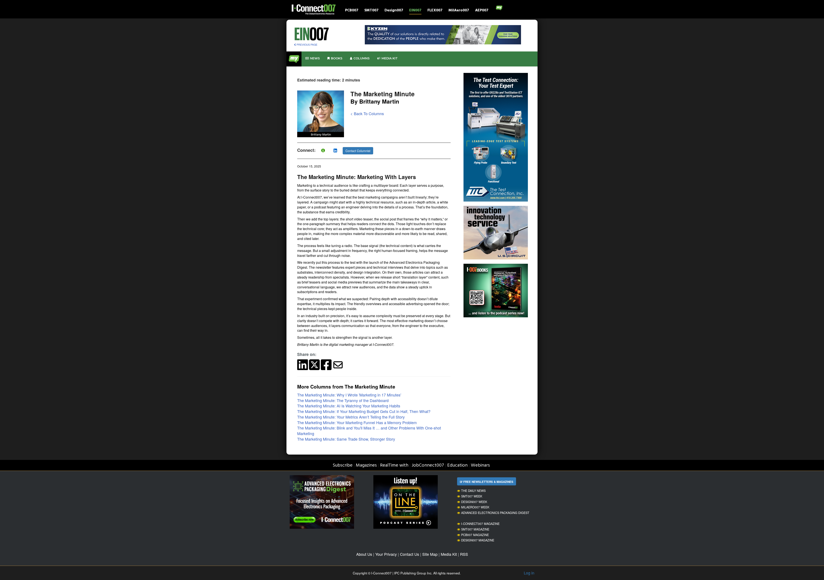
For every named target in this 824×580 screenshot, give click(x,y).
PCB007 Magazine (475, 535)
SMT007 (371, 11)
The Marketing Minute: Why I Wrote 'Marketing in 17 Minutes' (349, 395)
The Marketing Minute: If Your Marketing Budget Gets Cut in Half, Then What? (363, 411)
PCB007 (351, 11)
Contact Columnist (357, 151)
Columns (361, 58)
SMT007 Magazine (475, 529)
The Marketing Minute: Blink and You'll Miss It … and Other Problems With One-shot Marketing (369, 430)
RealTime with (394, 465)
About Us (364, 554)
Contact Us (409, 554)
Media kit (390, 58)
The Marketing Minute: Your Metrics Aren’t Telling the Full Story (351, 417)
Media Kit (449, 554)
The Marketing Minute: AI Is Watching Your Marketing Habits (348, 405)
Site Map (430, 554)
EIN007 (415, 11)
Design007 (394, 11)
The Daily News (473, 490)
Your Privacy (386, 554)
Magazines (366, 465)
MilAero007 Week (475, 507)
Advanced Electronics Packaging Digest (495, 513)
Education (457, 465)
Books (336, 58)
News (315, 58)
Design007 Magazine (477, 540)
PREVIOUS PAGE (306, 44)
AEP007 (481, 11)
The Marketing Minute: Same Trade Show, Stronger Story (346, 439)
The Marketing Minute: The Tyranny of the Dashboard (343, 400)
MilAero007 (458, 11)
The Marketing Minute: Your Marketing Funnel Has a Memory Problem (357, 422)
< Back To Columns (367, 113)
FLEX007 (434, 11)
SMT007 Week (471, 496)
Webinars (480, 465)
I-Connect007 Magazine (480, 523)
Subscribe (343, 465)
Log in (529, 572)
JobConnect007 (428, 465)
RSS (464, 554)
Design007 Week (474, 502)
